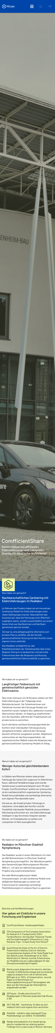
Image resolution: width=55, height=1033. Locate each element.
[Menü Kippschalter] (32, 6)
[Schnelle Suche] (40, 6)
